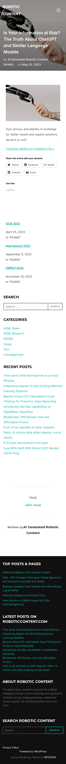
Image (8, 344)
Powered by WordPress (33, 751)
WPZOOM (50, 757)
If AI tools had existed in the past (26, 443)
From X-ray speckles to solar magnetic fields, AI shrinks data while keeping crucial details (32, 432)
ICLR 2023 (13, 223)
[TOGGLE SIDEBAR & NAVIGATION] (59, 10)
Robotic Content (11, 10)
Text (6, 349)
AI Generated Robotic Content (28, 59)
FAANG (8, 64)
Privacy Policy (11, 747)
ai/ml (28, 505)
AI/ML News (12, 328)
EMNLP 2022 (15, 268)
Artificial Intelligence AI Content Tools (24, 595)
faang (37, 505)
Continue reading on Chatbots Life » (30, 148)
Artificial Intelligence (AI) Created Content (26, 572)
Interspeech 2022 (18, 246)
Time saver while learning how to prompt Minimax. (31, 629)
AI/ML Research (14, 333)
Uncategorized (13, 354)
